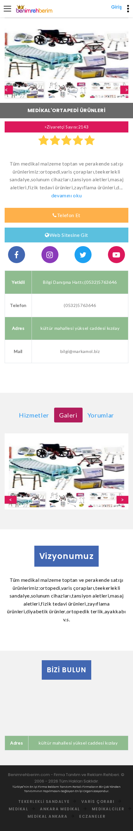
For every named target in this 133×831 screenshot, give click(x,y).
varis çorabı (98, 801)
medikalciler (108, 809)
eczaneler (92, 816)
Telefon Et (69, 215)
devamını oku (66, 195)
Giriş (116, 7)
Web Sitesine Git (68, 235)
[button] (14, 58)
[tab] (34, 415)
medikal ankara (48, 816)
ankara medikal (60, 809)
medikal (18, 809)
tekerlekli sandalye (44, 801)
